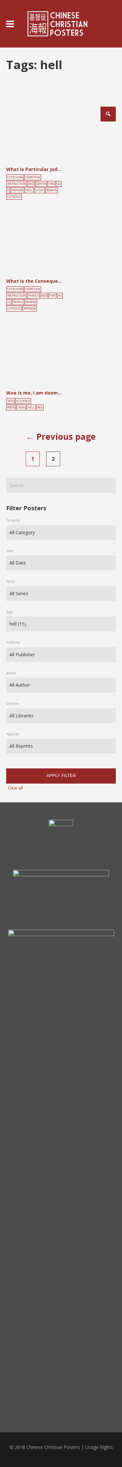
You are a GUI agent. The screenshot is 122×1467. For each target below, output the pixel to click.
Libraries (13, 703)
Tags (9, 611)
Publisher (13, 642)
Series (10, 581)
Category (13, 520)
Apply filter (61, 775)
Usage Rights (99, 1447)
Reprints (12, 734)
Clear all (15, 788)
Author (11, 672)
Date (9, 550)
